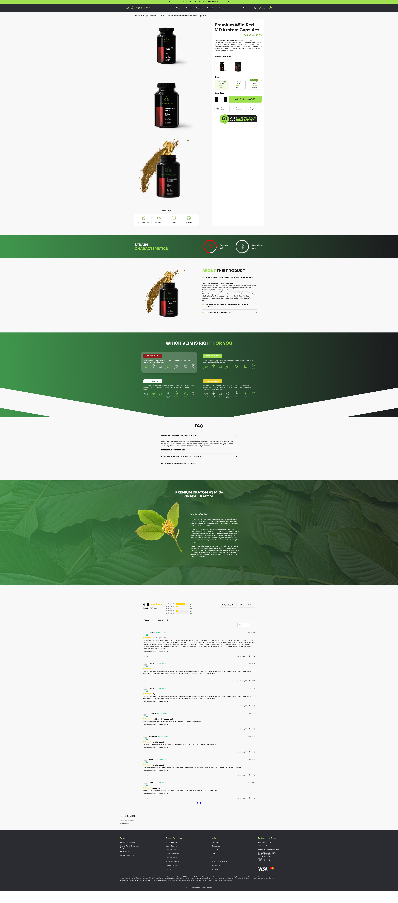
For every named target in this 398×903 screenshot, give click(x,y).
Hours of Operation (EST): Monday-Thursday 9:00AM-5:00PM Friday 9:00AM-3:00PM (267, 856)
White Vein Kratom (152, 381)
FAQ (213, 854)
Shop (178, 8)
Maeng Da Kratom (172, 865)
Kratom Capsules (172, 842)
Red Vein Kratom (152, 356)
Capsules (199, 8)
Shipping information (127, 842)
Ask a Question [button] (229, 605)
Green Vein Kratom (212, 356)
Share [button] (147, 656)
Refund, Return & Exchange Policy (130, 847)
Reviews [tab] (147, 620)
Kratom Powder (171, 846)
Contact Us (216, 846)
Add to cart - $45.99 (245, 99)
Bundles (222, 8)
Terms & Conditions (127, 855)
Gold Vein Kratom (212, 381)
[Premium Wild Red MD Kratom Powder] (238, 66)
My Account (216, 842)
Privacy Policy (124, 852)
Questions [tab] (161, 620)
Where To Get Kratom (219, 861)
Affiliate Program (218, 865)
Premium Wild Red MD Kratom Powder (156, 652)
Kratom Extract (171, 850)
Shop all (169, 869)
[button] (250, 656)
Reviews (215, 869)
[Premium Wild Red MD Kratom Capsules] (222, 66)
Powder (189, 8)
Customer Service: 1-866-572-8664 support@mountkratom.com (268, 845)
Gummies (210, 8)
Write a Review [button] (248, 605)
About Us (215, 850)
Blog (213, 857)
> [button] (204, 803)
